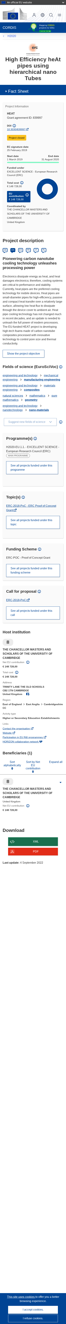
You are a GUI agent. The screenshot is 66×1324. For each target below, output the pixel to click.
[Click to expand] (61, 782)
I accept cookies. (33, 1309)
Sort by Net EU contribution (33, 765)
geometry (31, 399)
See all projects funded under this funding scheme (31, 570)
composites (32, 389)
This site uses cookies (21, 1296)
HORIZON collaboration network (25, 742)
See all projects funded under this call (31, 612)
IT (36, 250)
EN (12, 250)
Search (51, 15)
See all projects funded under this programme (31, 467)
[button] (42, 15)
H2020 (12, 36)
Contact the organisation (21, 729)
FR (28, 250)
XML (36, 841)
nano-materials (39, 410)
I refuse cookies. (33, 1318)
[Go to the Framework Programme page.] (33, 49)
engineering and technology (20, 375)
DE (5, 250)
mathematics (37, 395)
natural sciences (13, 395)
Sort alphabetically (12, 763)
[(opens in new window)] (15, 14)
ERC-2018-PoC (16, 600)
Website (12, 733)
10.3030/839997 (16, 129)
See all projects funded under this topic (31, 522)
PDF (36, 851)
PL (44, 250)
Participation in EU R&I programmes (27, 738)
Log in (34, 15)
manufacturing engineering (42, 379)
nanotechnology (13, 410)
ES (20, 250)
